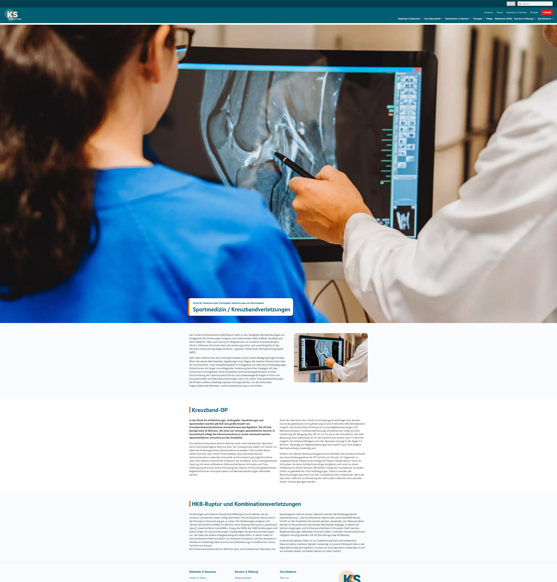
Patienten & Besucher (409, 18)
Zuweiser (488, 12)
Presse (500, 12)
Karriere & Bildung (523, 18)
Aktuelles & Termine (517, 12)
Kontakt (534, 12)
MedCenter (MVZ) (503, 18)
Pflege (489, 18)
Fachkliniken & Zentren (457, 18)
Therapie (477, 18)
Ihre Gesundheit (432, 18)
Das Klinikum (544, 18)
